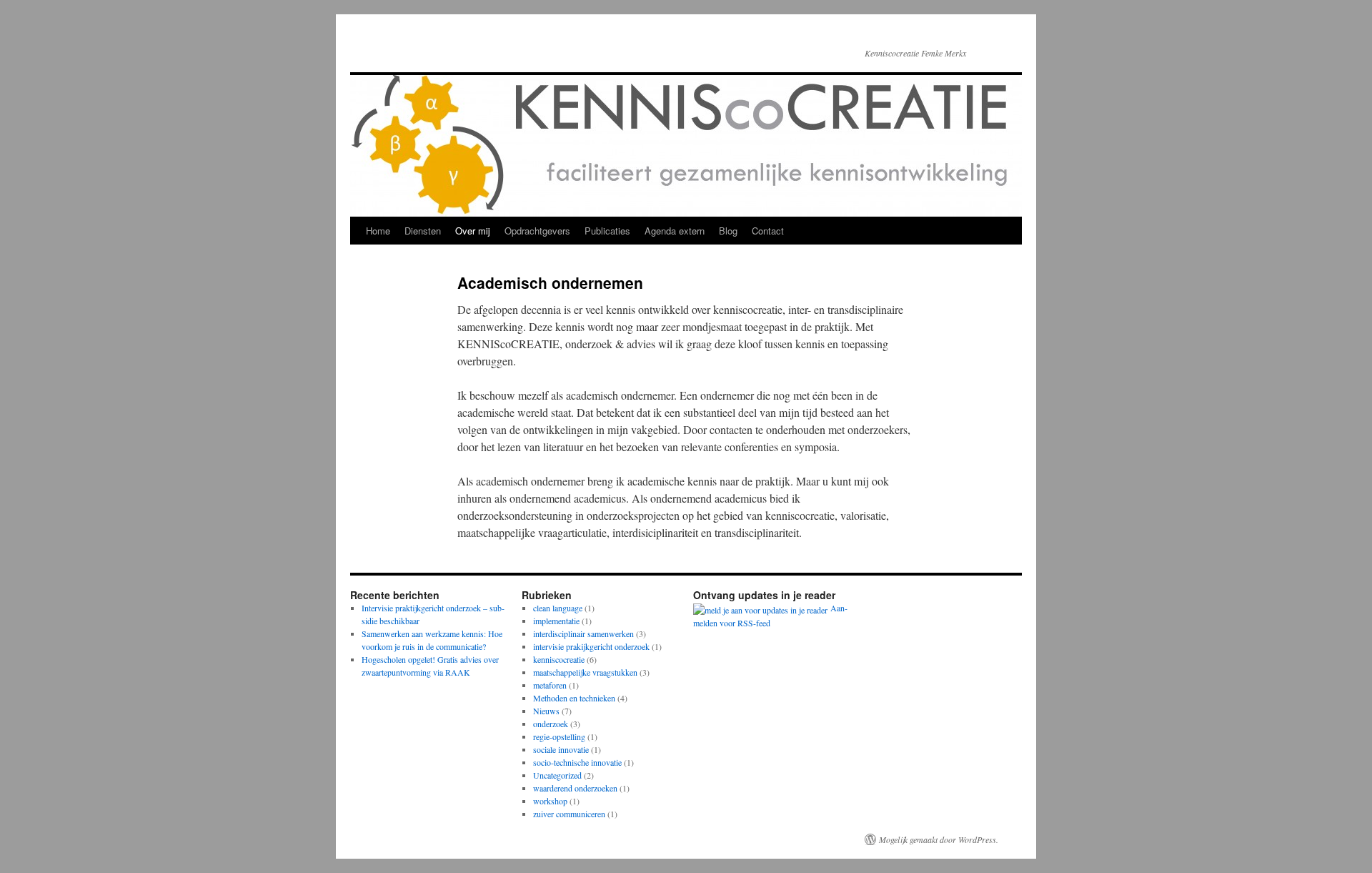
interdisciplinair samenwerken (583, 633)
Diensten (422, 230)
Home (378, 230)
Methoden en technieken (574, 698)
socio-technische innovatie (577, 762)
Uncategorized (557, 775)
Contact (768, 230)
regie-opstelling (559, 736)
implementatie (556, 620)
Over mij (472, 230)
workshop (550, 801)
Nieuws (546, 710)
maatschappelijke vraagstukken (585, 672)
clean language (557, 607)
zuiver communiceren (569, 813)
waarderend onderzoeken (575, 788)
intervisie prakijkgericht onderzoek (591, 646)
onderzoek (550, 723)
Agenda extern (675, 230)
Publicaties (607, 230)
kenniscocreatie (559, 659)
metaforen (550, 685)
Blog (728, 230)
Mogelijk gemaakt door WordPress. (938, 839)
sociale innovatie (561, 749)
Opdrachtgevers (537, 230)
